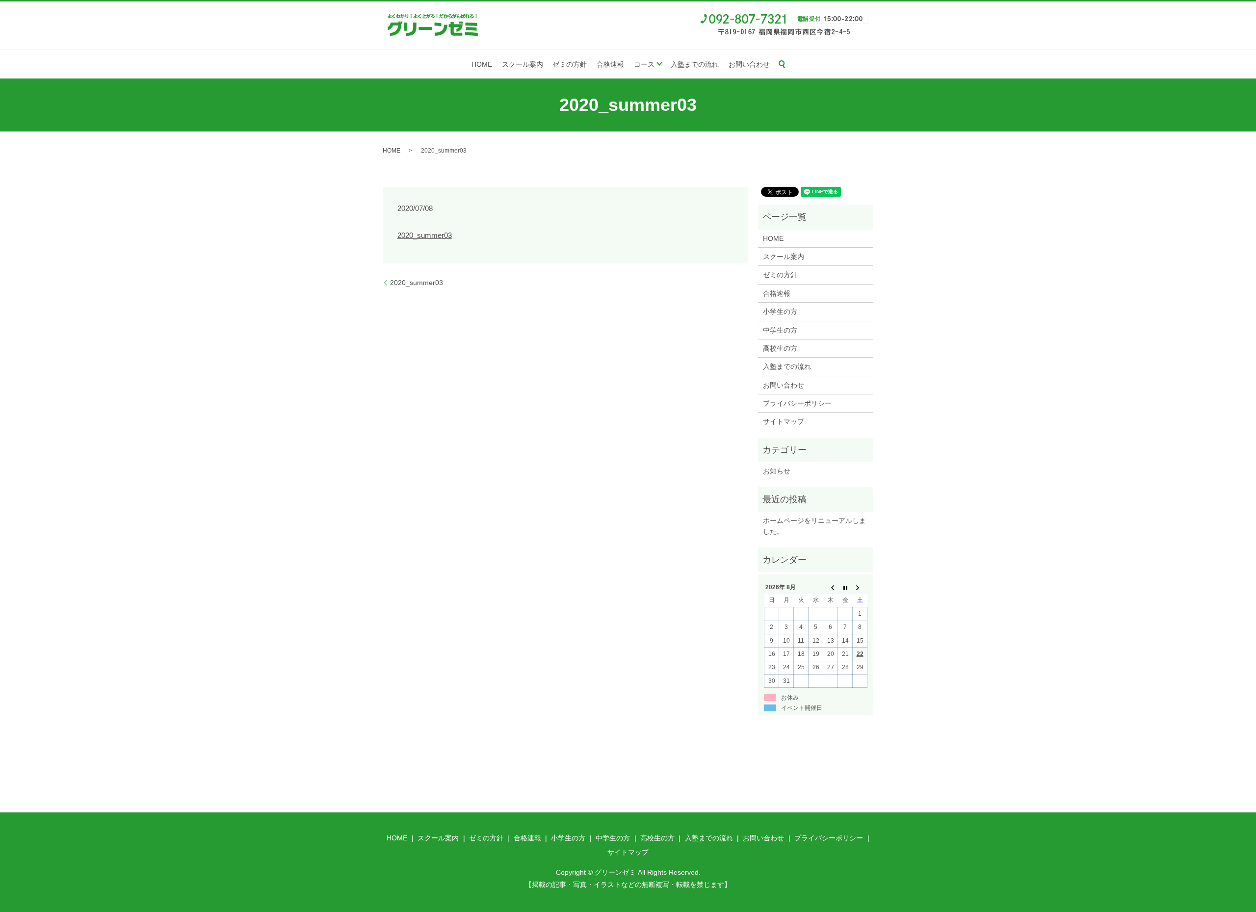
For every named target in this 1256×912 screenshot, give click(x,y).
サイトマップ (783, 421)
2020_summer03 (424, 235)
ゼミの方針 (569, 64)
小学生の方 (780, 311)
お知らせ (776, 471)
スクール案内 (522, 64)
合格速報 (610, 64)
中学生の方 (780, 330)
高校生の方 (780, 348)
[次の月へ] (860, 587)
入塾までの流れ (695, 64)
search (782, 64)
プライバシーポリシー (797, 403)
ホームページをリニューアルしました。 (814, 526)
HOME (481, 64)
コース (644, 64)
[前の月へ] (830, 587)
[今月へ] (845, 587)
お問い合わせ (749, 64)
